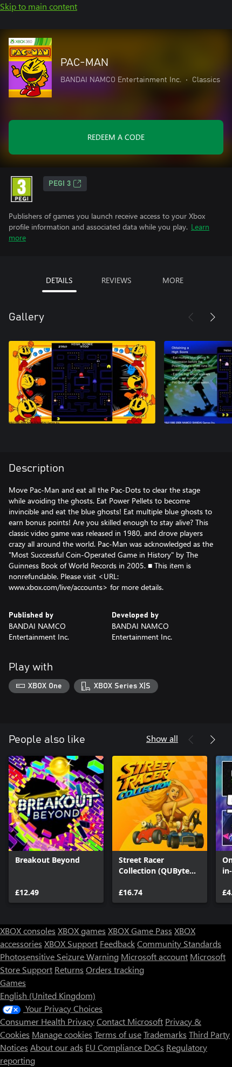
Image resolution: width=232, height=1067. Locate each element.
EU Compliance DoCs (124, 1047)
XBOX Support (71, 943)
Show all (162, 738)
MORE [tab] (172, 280)
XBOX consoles (28, 930)
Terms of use (117, 1034)
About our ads (56, 1047)
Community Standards (179, 943)
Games (13, 982)
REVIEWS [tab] (116, 280)
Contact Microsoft (130, 1021)
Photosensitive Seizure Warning (59, 956)
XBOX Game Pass (140, 930)
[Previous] (191, 317)
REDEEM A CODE (116, 137)
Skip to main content (38, 6)
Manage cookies (62, 1034)
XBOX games (82, 930)
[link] (56, 829)
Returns (69, 969)
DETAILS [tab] (59, 280)
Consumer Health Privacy (47, 1021)
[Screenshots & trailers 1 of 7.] (82, 382)
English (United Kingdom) (47, 995)
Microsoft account (154, 956)
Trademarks (165, 1034)
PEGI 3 (60, 183)
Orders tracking (115, 969)
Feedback (117, 943)
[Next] (212, 317)
